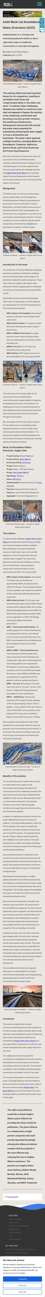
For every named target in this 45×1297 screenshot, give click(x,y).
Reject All (22, 1292)
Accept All (22, 1279)
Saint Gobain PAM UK (21, 473)
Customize (22, 1285)
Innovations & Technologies (19, 1226)
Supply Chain (14, 1229)
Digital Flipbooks (15, 1232)
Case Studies (14, 1222)
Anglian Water (11, 173)
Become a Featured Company (16, 1253)
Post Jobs (9, 1256)
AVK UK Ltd (16, 479)
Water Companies (15, 1219)
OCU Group (26, 463)
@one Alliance (22, 173)
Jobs (10, 1236)
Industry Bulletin (15, 1239)
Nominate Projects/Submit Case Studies (20, 1249)
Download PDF (12, 1197)
